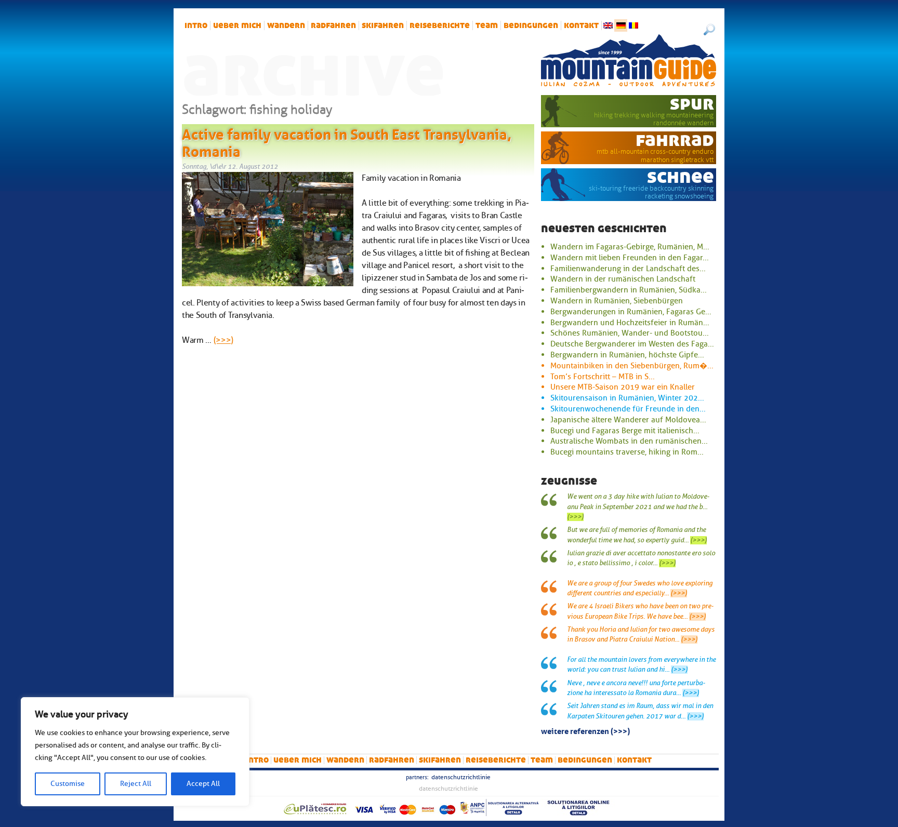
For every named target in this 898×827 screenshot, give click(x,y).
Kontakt (581, 25)
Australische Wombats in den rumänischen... (629, 441)
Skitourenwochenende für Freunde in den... (628, 409)
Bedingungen (531, 25)
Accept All (203, 783)
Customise (67, 783)
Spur (692, 103)
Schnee (680, 176)
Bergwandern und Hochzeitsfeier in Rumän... (629, 322)
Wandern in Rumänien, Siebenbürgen (616, 301)
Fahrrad (675, 139)
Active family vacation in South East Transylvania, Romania (346, 141)
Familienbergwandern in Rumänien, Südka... (628, 290)
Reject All (135, 783)
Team (487, 25)
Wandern (286, 25)
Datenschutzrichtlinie (461, 777)
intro (195, 25)
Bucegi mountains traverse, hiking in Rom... (627, 452)
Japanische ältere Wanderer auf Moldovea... (628, 420)
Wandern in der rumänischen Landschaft (622, 279)
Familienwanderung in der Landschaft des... (628, 268)
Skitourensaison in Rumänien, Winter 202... (627, 398)
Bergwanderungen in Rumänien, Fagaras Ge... (630, 311)
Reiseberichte (440, 25)
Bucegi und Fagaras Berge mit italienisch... (624, 430)
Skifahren (383, 25)
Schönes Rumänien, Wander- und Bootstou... (629, 333)
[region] (135, 751)
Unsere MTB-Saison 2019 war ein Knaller (622, 387)
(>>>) (223, 340)
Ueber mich (237, 25)
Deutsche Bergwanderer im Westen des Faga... (632, 344)
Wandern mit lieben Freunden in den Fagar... (629, 257)
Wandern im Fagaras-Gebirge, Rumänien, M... (629, 247)
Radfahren (333, 25)
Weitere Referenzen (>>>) (585, 730)
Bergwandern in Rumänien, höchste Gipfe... (627, 355)
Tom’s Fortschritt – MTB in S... (602, 376)
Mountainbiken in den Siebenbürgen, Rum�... (632, 366)
